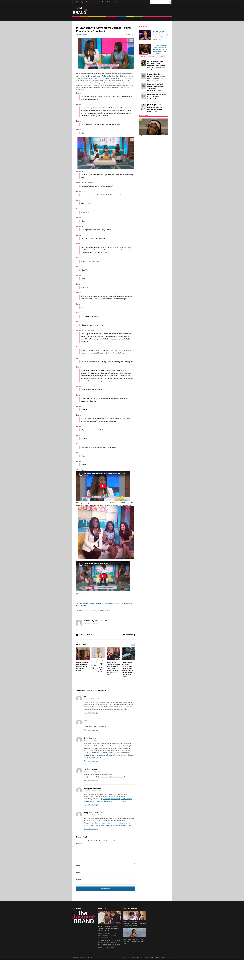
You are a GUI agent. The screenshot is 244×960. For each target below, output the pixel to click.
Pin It (101, 610)
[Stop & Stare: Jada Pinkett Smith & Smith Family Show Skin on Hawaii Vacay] (134, 932)
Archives (157, 957)
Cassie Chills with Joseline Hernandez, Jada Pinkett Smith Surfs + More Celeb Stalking (134, 924)
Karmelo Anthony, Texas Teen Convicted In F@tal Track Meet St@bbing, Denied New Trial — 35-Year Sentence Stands (98, 666)
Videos (122, 19)
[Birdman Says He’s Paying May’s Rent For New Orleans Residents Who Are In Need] (109, 917)
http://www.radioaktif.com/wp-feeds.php (111, 777)
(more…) (156, 65)
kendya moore (108, 603)
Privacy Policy (135, 957)
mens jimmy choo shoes (93, 788)
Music (130, 19)
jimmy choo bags (90, 738)
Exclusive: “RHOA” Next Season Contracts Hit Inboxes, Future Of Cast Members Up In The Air (160, 48)
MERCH (147, 19)
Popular (143, 56)
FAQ (108, 2)
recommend (84, 605)
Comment (79, 844)
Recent (151, 56)
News (83, 19)
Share (108, 610)
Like (88, 610)
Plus (94, 610)
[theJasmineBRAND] (79, 10)
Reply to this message (91, 713)
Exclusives (112, 19)
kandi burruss (99, 603)
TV (140, 119)
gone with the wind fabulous (87, 603)
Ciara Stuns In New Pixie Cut (106, 947)
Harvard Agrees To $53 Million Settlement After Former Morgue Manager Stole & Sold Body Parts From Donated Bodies (128, 669)
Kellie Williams (82, 34)
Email (78, 873)
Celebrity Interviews (96, 19)
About (103, 2)
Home (98, 2)
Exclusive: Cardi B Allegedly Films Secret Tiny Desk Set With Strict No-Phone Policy (160, 34)
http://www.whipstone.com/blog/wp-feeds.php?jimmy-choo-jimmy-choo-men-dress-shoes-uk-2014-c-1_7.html (108, 800)
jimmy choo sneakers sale (93, 813)
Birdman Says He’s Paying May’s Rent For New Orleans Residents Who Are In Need (108, 928)
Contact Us (115, 2)
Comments (161, 56)
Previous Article (85, 635)
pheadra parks (116, 603)
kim (85, 697)
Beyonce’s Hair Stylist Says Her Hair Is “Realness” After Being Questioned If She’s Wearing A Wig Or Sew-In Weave (109, 942)
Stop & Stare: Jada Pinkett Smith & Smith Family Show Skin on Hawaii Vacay (133, 941)
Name (78, 866)
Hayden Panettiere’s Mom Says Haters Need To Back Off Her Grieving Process (82, 666)
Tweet (80, 610)
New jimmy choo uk (91, 769)
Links (170, 957)
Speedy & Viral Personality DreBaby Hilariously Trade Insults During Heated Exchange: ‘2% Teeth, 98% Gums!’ (113, 668)
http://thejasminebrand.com (91, 623)
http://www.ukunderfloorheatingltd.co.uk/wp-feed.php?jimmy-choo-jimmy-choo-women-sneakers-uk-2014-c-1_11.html (108, 824)
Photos (138, 19)
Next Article (128, 635)
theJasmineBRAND (86, 957)
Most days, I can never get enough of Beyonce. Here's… (156, 77)
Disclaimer (126, 957)
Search (164, 957)
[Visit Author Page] (79, 623)
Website (78, 879)
